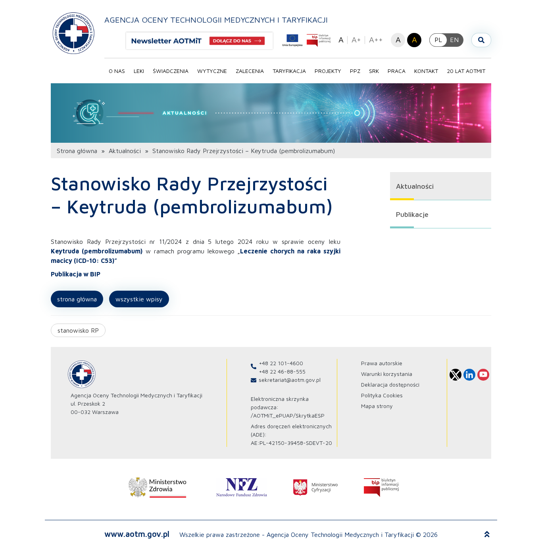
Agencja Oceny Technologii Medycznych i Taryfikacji (216, 19)
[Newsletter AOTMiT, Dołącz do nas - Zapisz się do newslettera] (202, 41)
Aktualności (125, 150)
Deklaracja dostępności (390, 384)
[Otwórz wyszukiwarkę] (481, 40)
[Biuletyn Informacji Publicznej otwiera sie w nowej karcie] (319, 40)
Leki (139, 70)
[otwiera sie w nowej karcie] (157, 487)
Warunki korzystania (386, 373)
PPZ (355, 70)
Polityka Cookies (382, 395)
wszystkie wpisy (139, 299)
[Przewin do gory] (487, 534)
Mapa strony (377, 405)
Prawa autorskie (381, 363)
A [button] (341, 39)
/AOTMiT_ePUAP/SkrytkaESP (288, 415)
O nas (117, 70)
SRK (374, 70)
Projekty (328, 70)
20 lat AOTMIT (466, 70)
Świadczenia (170, 70)
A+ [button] (356, 39)
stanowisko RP (78, 330)
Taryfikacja (289, 70)
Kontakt (426, 70)
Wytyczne (212, 70)
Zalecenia (250, 70)
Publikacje (412, 214)
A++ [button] (376, 39)
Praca (397, 70)
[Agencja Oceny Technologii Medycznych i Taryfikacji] (73, 33)
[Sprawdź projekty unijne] (292, 40)
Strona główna (77, 150)
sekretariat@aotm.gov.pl (290, 379)
